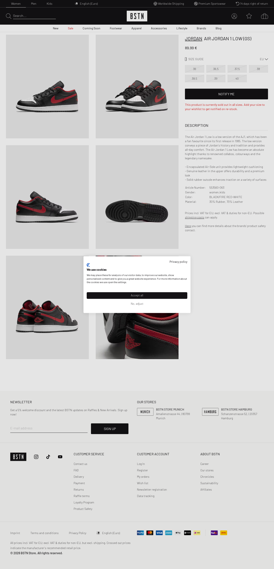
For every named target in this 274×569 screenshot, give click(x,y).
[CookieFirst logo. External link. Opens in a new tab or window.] (88, 265)
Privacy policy (178, 261)
